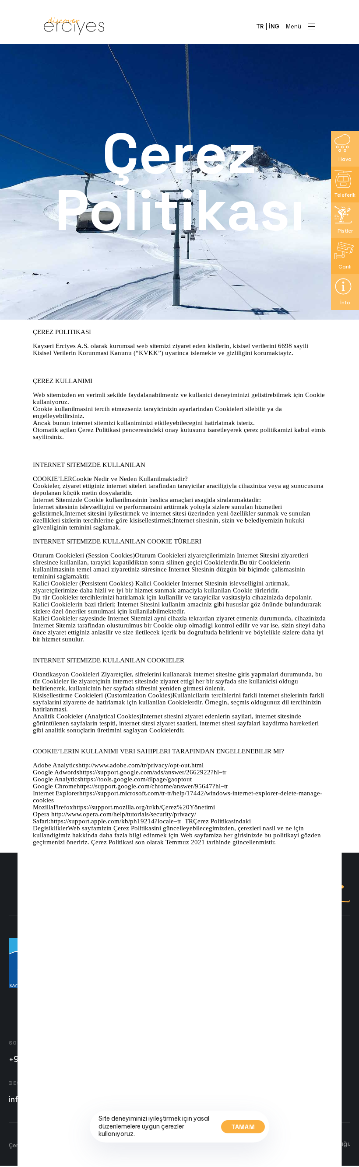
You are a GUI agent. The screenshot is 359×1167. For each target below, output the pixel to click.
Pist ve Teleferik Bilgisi (153, 964)
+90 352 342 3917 (43, 1059)
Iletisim (132, 1000)
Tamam (243, 1127)
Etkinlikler (136, 991)
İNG (274, 26)
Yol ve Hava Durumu (149, 982)
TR (260, 26)
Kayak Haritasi (142, 973)
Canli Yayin (137, 954)
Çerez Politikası (29, 1145)
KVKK (72, 1145)
